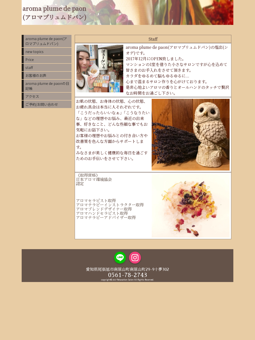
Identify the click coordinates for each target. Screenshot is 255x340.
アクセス (32, 96)
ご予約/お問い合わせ (41, 104)
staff (29, 67)
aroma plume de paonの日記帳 (47, 86)
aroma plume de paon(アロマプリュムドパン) (46, 41)
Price (29, 59)
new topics (34, 51)
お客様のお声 (35, 75)
